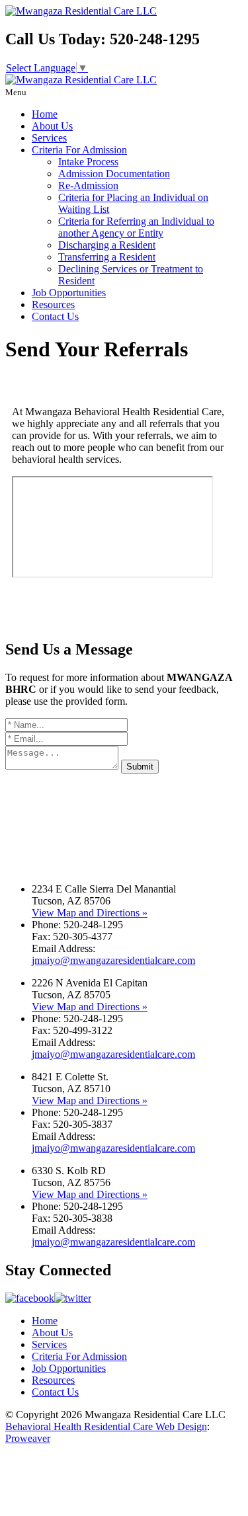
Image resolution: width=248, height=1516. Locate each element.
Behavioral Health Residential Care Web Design (106, 1426)
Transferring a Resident (106, 256)
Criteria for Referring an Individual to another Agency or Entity (136, 227)
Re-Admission (88, 185)
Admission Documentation (114, 173)
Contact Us (55, 316)
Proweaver (27, 1438)
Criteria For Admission (79, 149)
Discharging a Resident (106, 245)
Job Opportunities (69, 292)
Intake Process (88, 161)
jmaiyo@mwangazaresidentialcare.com (113, 960)
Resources (53, 304)
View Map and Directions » (89, 912)
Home (45, 114)
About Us (52, 126)
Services (49, 137)
